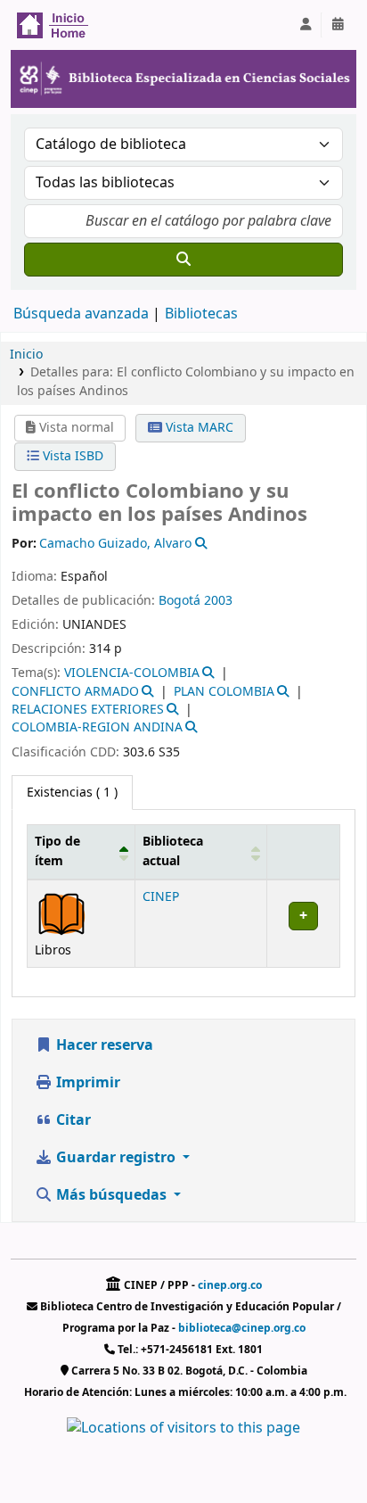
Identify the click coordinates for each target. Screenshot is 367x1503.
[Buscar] (183, 260)
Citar (72, 1120)
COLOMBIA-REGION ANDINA (97, 727)
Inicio (26, 354)
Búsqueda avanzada (81, 314)
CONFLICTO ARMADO (75, 691)
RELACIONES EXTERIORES (88, 709)
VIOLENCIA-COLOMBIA (132, 673)
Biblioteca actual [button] (173, 851)
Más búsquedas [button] (111, 1195)
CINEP (161, 897)
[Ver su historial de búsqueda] (337, 25)
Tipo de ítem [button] (57, 851)
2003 (218, 600)
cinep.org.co (230, 1285)
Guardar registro (116, 1158)
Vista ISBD (71, 456)
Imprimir (86, 1083)
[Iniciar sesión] (305, 25)
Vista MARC (197, 427)
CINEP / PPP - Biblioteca (58, 25)
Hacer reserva (103, 1045)
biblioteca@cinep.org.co (242, 1328)
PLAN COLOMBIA (224, 691)
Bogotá (179, 600)
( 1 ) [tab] (72, 792)
